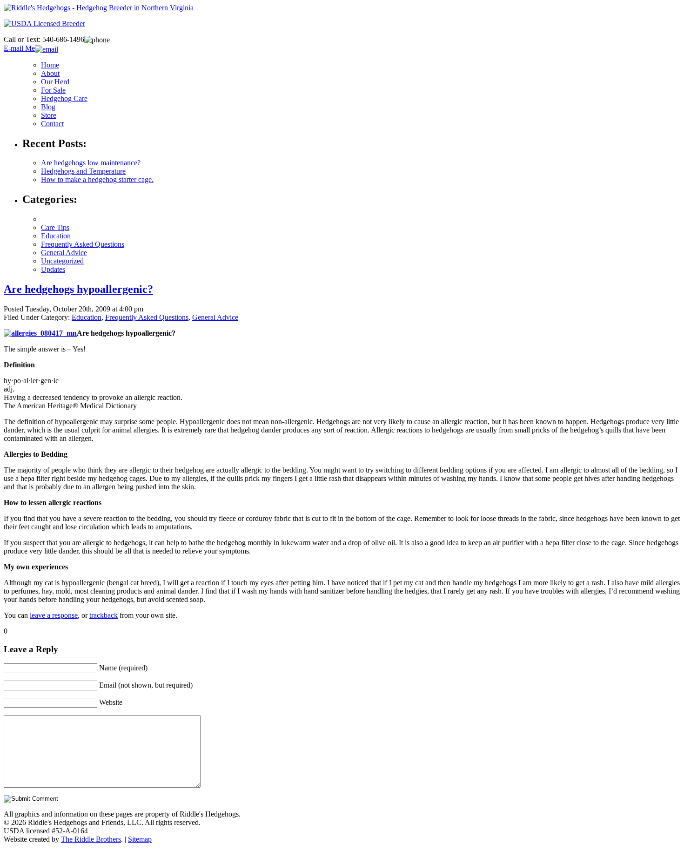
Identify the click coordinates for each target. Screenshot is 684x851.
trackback (103, 615)
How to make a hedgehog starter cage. (97, 179)
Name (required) (123, 668)
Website (110, 702)
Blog (48, 107)
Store (48, 115)
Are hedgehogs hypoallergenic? (78, 289)
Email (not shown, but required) (146, 685)
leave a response (54, 615)
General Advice (64, 253)
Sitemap (140, 839)
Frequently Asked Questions (82, 244)
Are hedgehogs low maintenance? (91, 163)
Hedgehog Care (64, 98)
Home (50, 65)
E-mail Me (19, 48)
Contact (52, 124)
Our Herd (55, 82)
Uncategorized (62, 261)
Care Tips (55, 227)
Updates (53, 269)
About (50, 73)
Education (56, 236)
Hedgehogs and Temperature (83, 171)
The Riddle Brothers (91, 839)
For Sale (53, 90)
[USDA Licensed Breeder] (44, 23)
